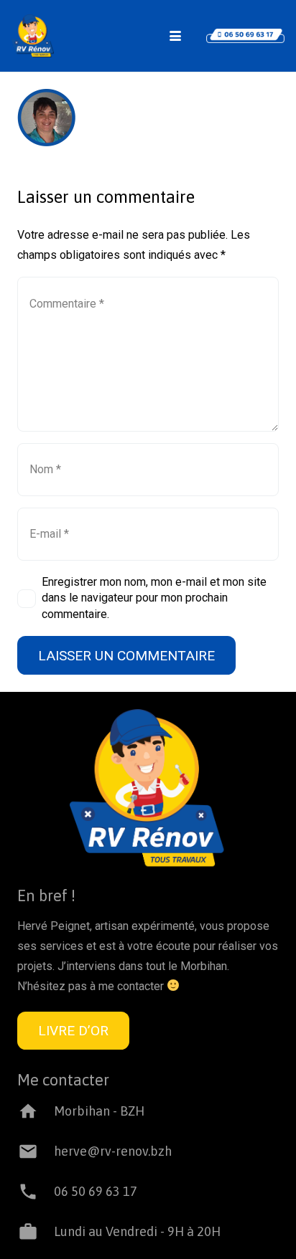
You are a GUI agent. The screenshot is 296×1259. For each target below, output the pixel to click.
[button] (175, 36)
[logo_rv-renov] (32, 35)
